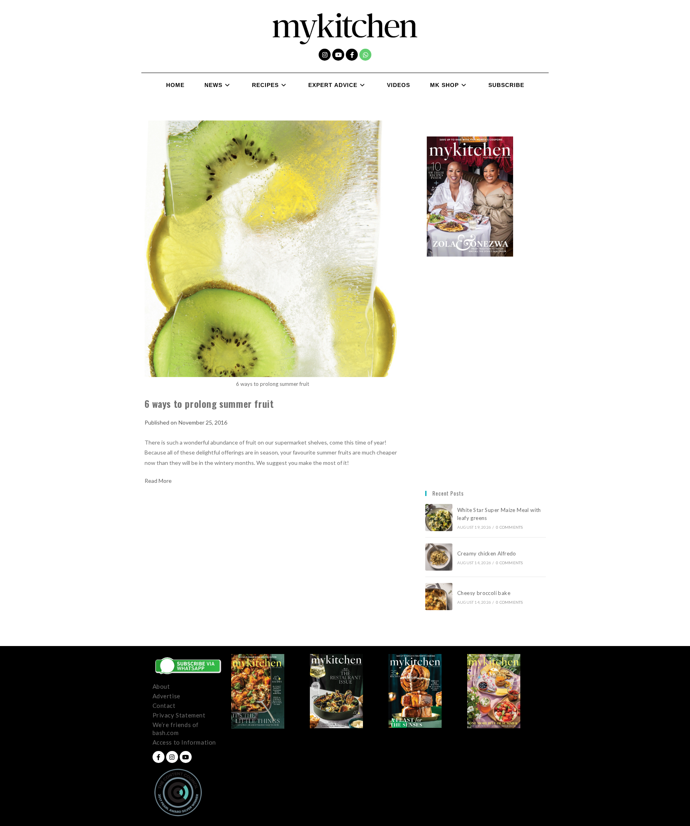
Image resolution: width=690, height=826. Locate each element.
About (161, 686)
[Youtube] (338, 55)
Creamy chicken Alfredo (487, 553)
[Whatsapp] (365, 55)
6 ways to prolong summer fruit (209, 403)
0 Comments (509, 527)
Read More (158, 481)
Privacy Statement (179, 715)
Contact (164, 705)
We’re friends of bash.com (176, 728)
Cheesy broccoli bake (485, 593)
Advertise (166, 696)
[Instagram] (325, 55)
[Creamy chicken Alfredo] (438, 557)
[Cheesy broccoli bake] (438, 596)
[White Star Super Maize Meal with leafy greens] (438, 517)
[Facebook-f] (352, 55)
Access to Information (184, 742)
